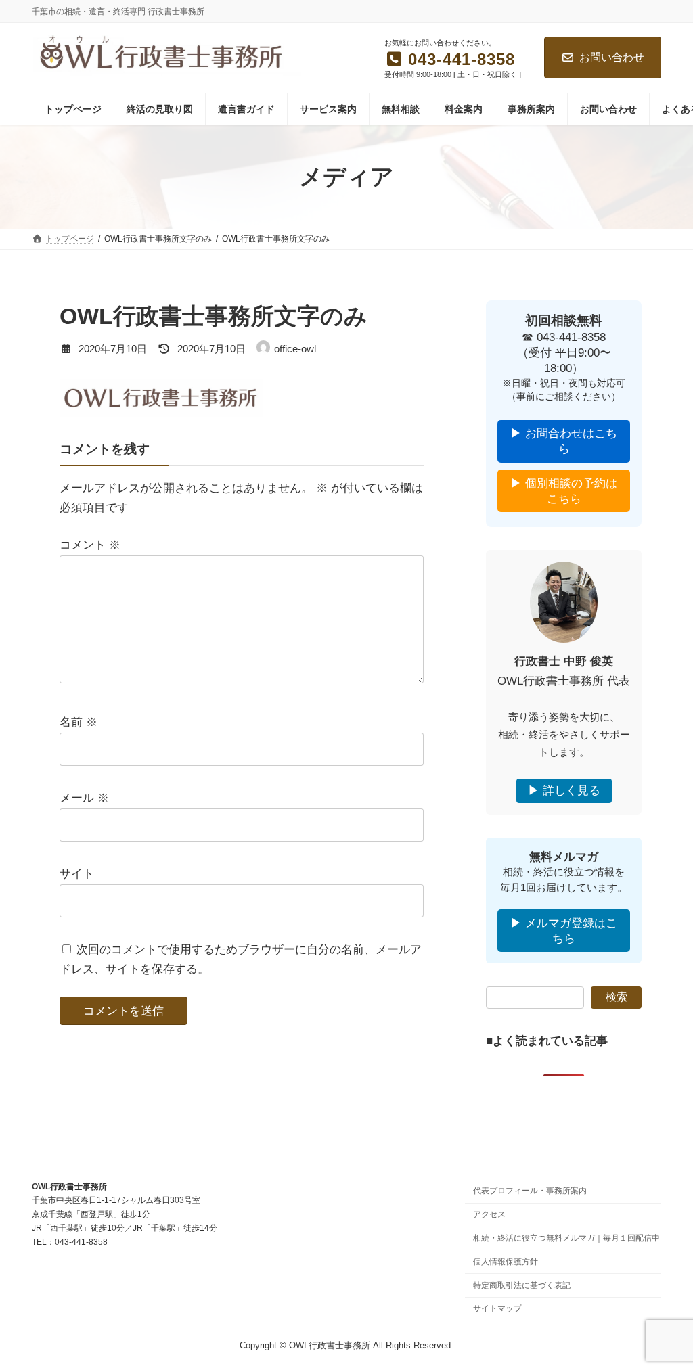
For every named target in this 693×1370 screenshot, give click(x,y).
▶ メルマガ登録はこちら (563, 931)
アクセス (489, 1214)
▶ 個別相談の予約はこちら (563, 491)
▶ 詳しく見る (564, 791)
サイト (77, 873)
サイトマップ (497, 1308)
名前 (78, 722)
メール (84, 798)
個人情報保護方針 (505, 1261)
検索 (616, 997)
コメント (90, 545)
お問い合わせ (611, 57)
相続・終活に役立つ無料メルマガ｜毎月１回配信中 (566, 1238)
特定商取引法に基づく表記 (522, 1284)
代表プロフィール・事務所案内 (530, 1190)
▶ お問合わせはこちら (563, 442)
